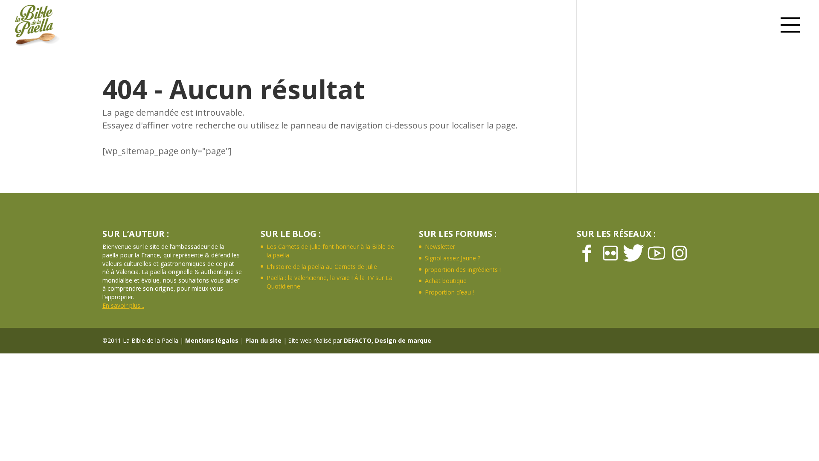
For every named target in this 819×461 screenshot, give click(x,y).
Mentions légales (211, 340)
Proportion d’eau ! (449, 292)
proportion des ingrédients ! (463, 270)
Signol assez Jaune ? (452, 258)
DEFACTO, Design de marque (387, 340)
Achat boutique (446, 281)
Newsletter (440, 246)
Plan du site (263, 340)
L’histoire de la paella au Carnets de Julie (322, 267)
